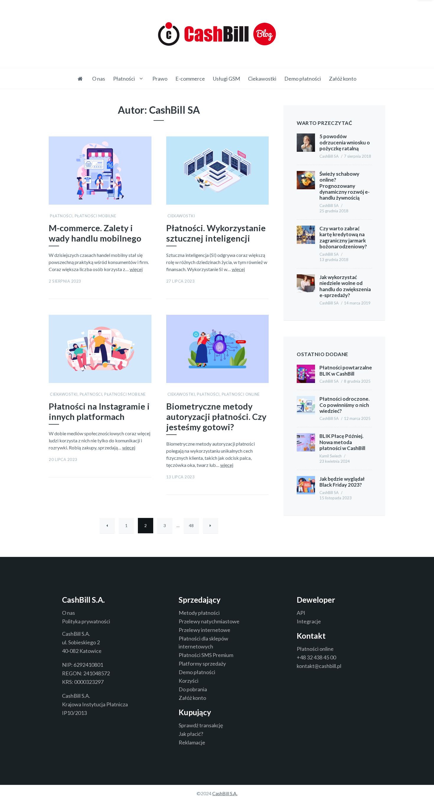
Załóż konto (342, 78)
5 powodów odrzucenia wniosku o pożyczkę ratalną (344, 142)
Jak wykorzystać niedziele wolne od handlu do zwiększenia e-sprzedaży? (345, 286)
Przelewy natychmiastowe (209, 621)
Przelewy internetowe (204, 630)
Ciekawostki (262, 78)
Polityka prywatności (86, 621)
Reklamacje (192, 742)
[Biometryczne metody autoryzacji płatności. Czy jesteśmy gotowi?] (265, 314)
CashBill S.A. (224, 793)
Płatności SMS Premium (206, 655)
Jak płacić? (191, 734)
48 (191, 525)
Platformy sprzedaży (202, 663)
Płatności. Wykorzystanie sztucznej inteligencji (216, 233)
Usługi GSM (226, 78)
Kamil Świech (330, 456)
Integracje (309, 621)
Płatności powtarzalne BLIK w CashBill (345, 370)
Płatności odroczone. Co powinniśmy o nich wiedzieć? (344, 405)
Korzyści (188, 680)
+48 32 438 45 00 (316, 657)
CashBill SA (329, 156)
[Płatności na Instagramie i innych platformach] (147, 314)
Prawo (159, 78)
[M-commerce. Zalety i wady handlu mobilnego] (147, 136)
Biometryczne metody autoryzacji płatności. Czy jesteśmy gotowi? (216, 416)
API (301, 612)
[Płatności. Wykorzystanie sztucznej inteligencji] (265, 136)
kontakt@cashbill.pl (319, 666)
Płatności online (241, 394)
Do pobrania (193, 689)
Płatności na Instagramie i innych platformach (99, 411)
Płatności (124, 78)
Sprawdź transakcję (201, 725)
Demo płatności (302, 78)
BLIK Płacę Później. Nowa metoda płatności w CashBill (342, 442)
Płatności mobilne (95, 215)
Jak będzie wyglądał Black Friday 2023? (342, 482)
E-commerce (190, 78)
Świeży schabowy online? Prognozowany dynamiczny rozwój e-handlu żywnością (344, 186)
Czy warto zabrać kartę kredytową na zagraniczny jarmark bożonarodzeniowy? (343, 237)
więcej (136, 269)
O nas (98, 78)
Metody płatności (199, 612)
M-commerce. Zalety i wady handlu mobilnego (95, 233)
